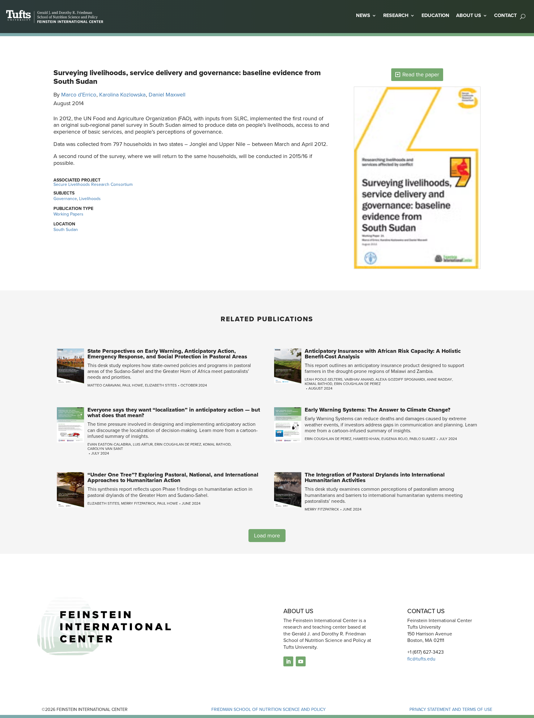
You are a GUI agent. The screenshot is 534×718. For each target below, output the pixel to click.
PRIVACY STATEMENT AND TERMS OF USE (450, 709)
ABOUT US (468, 15)
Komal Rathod (318, 384)
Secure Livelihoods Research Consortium (93, 184)
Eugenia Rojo (394, 439)
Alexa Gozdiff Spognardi (400, 379)
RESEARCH (396, 15)
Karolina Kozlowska (122, 95)
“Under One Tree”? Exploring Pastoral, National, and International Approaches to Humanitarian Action (172, 477)
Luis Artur (143, 444)
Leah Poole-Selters (323, 379)
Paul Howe (132, 385)
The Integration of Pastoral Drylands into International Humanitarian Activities (375, 477)
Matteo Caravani (104, 385)
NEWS (363, 15)
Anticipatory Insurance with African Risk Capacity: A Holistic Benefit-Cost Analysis (383, 354)
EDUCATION (435, 15)
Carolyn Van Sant (105, 448)
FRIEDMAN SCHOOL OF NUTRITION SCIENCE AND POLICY (268, 709)
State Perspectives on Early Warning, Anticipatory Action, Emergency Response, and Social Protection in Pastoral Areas (167, 354)
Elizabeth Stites (161, 385)
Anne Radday (439, 379)
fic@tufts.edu (421, 658)
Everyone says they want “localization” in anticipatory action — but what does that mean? (173, 412)
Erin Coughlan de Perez (357, 384)
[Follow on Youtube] (301, 661)
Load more (267, 536)
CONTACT (505, 15)
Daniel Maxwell (167, 95)
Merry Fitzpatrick (138, 503)
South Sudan (65, 229)
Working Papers (68, 214)
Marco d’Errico (78, 95)
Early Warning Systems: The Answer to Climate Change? (377, 410)
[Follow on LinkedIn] (288, 661)
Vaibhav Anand (359, 379)
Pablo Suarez (422, 439)
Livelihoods (90, 198)
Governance (65, 198)
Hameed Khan (366, 439)
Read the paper (420, 75)
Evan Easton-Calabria (109, 444)
